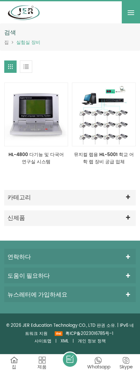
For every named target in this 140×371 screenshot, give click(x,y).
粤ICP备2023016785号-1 (89, 333)
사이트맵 (43, 341)
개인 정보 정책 (92, 341)
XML (65, 341)
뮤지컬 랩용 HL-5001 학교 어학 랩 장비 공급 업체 (104, 158)
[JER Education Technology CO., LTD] (23, 12)
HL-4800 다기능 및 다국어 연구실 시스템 (36, 158)
